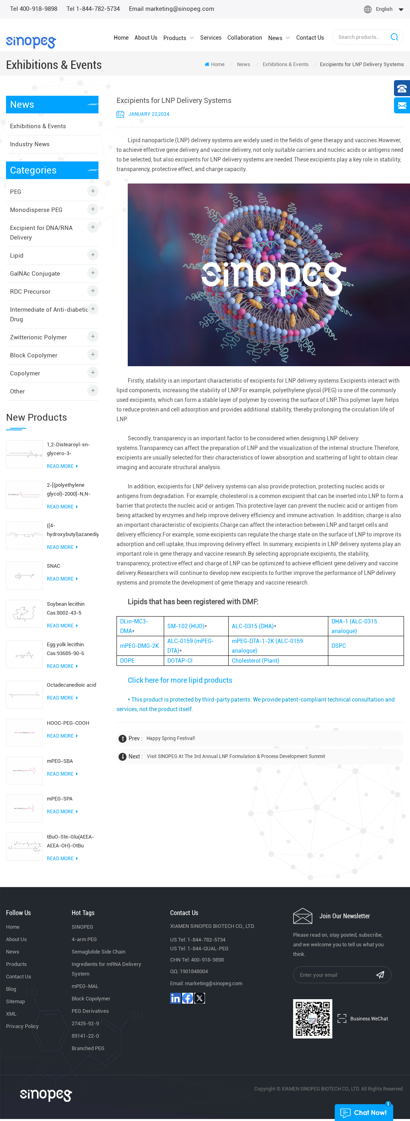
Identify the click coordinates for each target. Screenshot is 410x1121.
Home (121, 37)
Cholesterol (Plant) (255, 660)
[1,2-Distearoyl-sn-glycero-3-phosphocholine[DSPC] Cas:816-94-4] (24, 454)
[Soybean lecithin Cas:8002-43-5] (24, 613)
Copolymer (25, 373)
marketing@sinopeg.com (213, 983)
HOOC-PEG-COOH (68, 723)
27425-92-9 (85, 1023)
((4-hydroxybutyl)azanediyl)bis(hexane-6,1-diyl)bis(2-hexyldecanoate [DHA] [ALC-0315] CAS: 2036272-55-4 (72, 530)
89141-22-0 (85, 1036)
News (275, 38)
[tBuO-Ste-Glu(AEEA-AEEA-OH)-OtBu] (24, 846)
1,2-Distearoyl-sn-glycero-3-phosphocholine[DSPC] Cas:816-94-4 (72, 450)
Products (174, 38)
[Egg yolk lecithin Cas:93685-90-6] (24, 654)
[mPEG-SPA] (24, 808)
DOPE (127, 660)
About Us (146, 37)
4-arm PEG (84, 939)
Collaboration (244, 37)
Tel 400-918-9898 (33, 8)
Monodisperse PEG (36, 210)
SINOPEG (82, 927)
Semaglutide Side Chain (98, 952)
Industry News (30, 144)
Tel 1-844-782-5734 (93, 8)
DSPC (339, 646)
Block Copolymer (33, 355)
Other (17, 391)
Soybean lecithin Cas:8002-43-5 (65, 608)
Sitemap (15, 1001)
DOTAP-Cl (180, 660)
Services (210, 37)
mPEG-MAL (85, 986)
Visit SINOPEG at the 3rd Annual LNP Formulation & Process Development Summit (236, 756)
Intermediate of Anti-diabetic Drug (49, 314)
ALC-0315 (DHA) (253, 626)
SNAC (53, 566)
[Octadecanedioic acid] (24, 694)
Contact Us (310, 37)
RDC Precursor (30, 291)
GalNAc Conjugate (35, 273)
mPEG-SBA (60, 761)
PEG (15, 192)
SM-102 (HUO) (186, 626)
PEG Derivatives (90, 1011)
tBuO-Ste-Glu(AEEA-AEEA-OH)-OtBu (70, 841)
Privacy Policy (22, 1026)
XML (11, 1014)
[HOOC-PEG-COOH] (24, 732)
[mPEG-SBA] (24, 770)
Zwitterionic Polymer (38, 337)
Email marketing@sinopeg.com (171, 8)
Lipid (17, 255)
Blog (11, 989)
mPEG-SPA (59, 799)
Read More (60, 466)
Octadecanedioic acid (71, 685)
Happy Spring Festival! (171, 738)
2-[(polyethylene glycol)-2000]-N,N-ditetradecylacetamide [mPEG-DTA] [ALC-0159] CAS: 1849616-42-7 (72, 490)
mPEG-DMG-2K (139, 646)
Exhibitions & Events (286, 64)
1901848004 (194, 971)
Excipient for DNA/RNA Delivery (41, 232)
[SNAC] (24, 575)
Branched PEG (88, 1048)
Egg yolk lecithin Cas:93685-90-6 (65, 648)
